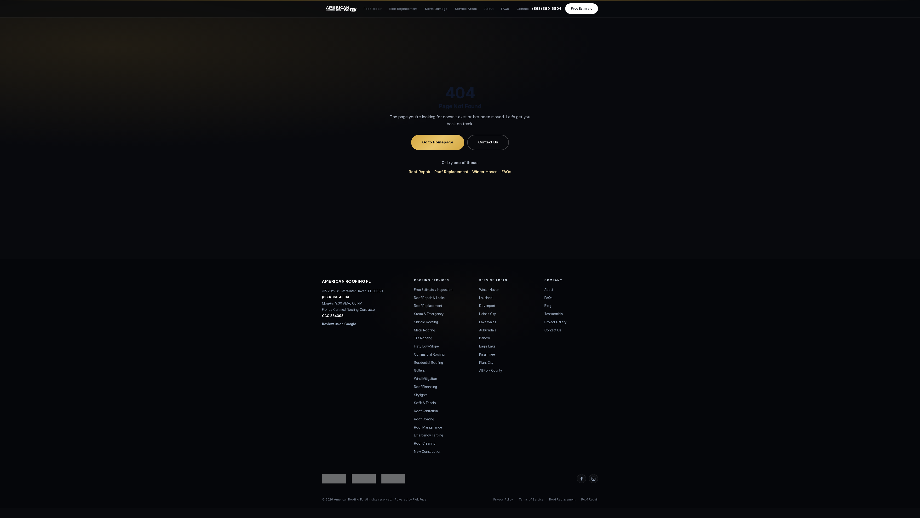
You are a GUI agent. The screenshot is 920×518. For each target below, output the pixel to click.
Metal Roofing (424, 330)
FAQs (505, 9)
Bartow (484, 338)
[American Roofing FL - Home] (341, 9)
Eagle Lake (487, 346)
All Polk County (490, 370)
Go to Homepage (437, 142)
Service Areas (466, 9)
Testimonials (553, 314)
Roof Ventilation (426, 411)
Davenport (487, 306)
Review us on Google (339, 324)
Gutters (419, 370)
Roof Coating (424, 419)
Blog (547, 306)
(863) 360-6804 (546, 8)
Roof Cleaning (425, 443)
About (489, 9)
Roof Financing (425, 387)
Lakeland (486, 298)
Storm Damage (436, 9)
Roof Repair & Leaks (429, 298)
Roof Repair (372, 9)
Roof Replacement (403, 9)
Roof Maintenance (428, 427)
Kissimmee (487, 354)
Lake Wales (487, 322)
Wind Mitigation (425, 379)
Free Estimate (581, 8)
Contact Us (488, 142)
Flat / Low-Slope (426, 346)
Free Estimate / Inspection (433, 290)
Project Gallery (555, 322)
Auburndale (487, 330)
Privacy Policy (503, 499)
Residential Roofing (428, 363)
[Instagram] (593, 478)
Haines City (487, 314)
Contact (523, 9)
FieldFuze (419, 499)
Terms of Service (531, 499)
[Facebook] (581, 478)
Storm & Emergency (429, 314)
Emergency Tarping (428, 435)
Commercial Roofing (429, 354)
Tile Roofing (423, 338)
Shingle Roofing (426, 322)
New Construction (427, 451)
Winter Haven (485, 171)
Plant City (486, 363)
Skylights (420, 395)
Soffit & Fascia (425, 403)
